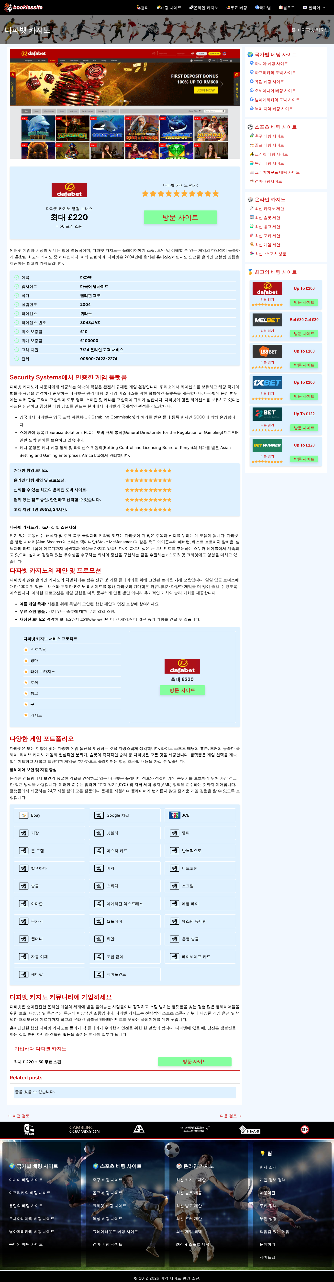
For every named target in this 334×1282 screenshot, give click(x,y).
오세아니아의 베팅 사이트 (32, 1218)
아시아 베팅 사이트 (271, 63)
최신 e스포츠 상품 (270, 253)
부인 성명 (268, 1218)
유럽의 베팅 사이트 (26, 1205)
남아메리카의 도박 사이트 (277, 99)
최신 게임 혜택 (189, 1231)
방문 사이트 (180, 217)
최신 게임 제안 (267, 244)
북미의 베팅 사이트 (26, 1244)
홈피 (145, 7)
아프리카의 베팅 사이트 (30, 1192)
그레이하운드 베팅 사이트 (277, 172)
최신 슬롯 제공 (189, 1192)
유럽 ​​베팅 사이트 (269, 81)
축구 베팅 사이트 (269, 136)
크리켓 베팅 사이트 (271, 154)
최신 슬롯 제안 (267, 217)
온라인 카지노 (206, 7)
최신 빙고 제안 (267, 226)
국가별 (265, 7)
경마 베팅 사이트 (107, 1244)
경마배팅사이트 (268, 181)
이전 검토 (19, 1116)
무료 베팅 (238, 7)
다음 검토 (231, 1116)
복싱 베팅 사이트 (269, 163)
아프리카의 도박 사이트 (275, 72)
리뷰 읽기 (267, 299)
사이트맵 (267, 1257)
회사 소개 (268, 1167)
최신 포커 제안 (267, 235)
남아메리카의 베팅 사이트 (32, 1231)
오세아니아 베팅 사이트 (275, 90)
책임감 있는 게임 (274, 1231)
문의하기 (267, 1244)
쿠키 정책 (268, 1205)
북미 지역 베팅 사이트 (273, 108)
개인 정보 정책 (273, 1179)
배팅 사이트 (171, 7)
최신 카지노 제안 (269, 208)
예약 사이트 (170, 1278)
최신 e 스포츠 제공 (192, 1244)
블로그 (289, 7)
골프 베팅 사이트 (269, 145)
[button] (322, 7)
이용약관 (267, 1192)
